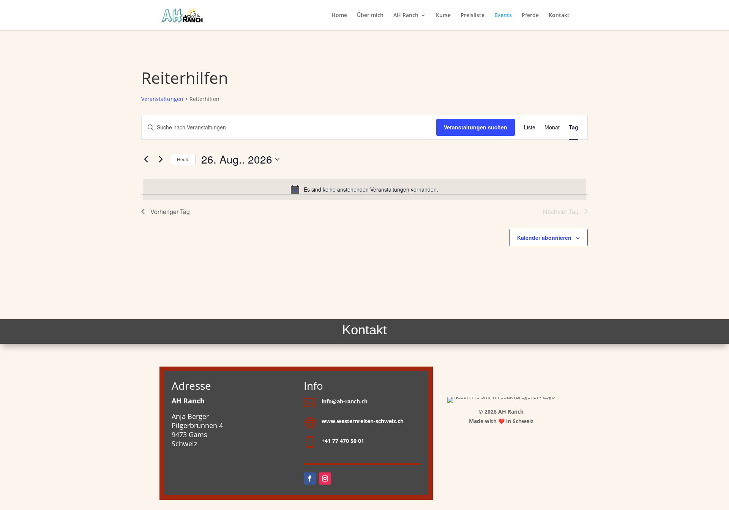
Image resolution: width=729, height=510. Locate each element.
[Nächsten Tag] (160, 159)
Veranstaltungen (162, 98)
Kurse (443, 16)
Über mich (370, 16)
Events (503, 16)
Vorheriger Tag (170, 211)
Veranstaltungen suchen (475, 127)
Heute (183, 159)
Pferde (530, 16)
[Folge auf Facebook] (310, 478)
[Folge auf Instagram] (325, 478)
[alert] (364, 189)
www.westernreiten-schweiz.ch (363, 421)
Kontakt (559, 16)
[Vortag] (145, 159)
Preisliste (472, 16)
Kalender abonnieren (544, 237)
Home (339, 16)
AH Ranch (405, 16)
